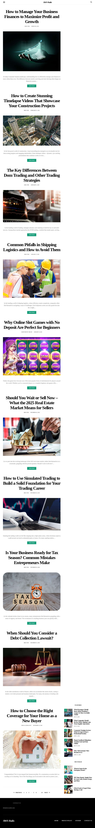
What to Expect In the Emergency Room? (80, 769)
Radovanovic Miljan (26, 331)
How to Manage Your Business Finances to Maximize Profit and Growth (31, 16)
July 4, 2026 (77, 726)
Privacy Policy (67, 820)
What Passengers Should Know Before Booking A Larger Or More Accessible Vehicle (82, 712)
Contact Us (88, 820)
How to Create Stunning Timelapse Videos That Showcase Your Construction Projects (32, 100)
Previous (19, 792)
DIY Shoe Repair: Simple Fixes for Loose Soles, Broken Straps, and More (83, 779)
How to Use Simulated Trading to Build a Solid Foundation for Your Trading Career (31, 483)
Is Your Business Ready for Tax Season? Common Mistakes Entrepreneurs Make (31, 557)
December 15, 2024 (35, 642)
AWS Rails (47, 2)
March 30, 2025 (35, 26)
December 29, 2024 (35, 492)
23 (42, 792)
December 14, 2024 (37, 725)
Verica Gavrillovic (26, 725)
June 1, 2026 (77, 735)
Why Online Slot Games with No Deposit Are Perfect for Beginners (32, 325)
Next (46, 792)
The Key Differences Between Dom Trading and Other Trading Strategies (32, 175)
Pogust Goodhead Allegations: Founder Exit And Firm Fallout (82, 741)
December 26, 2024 (35, 567)
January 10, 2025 (38, 331)
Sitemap (78, 820)
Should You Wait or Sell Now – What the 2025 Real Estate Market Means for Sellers (32, 402)
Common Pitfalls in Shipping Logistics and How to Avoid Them (31, 247)
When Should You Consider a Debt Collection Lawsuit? (32, 635)
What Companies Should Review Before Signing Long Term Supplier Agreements (82, 722)
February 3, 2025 (35, 184)
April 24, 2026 (77, 754)
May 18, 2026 (77, 745)
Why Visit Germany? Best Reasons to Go (81, 751)
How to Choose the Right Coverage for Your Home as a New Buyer (32, 715)
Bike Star (27, 26)
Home (56, 820)
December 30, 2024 (35, 412)
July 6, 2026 (77, 716)
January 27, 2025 (35, 254)
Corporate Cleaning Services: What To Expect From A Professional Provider (82, 732)
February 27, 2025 (35, 110)
